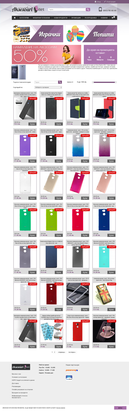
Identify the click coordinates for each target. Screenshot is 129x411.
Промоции (76, 18)
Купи (32, 124)
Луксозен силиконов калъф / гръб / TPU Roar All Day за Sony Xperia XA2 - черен (51, 131)
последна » (72, 352)
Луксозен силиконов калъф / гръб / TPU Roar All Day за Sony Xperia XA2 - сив (25, 242)
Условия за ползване (19, 377)
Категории (24, 18)
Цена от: (70, 82)
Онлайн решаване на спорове (22, 389)
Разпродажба (91, 18)
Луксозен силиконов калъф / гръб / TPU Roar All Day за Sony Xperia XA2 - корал (77, 205)
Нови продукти (60, 18)
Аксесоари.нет (21, 367)
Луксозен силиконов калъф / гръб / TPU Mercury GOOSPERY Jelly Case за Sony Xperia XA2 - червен (51, 280)
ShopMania (69, 378)
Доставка (15, 383)
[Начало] (28, 9)
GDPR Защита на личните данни (23, 380)
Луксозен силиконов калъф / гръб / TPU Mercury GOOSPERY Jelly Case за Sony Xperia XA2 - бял (25, 280)
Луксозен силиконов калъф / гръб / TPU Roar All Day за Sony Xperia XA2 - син (104, 205)
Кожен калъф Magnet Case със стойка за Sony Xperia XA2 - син (51, 242)
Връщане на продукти (19, 393)
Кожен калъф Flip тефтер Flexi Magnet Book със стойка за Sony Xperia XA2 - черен (51, 94)
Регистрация (110, 2)
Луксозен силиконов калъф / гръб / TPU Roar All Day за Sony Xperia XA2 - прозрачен (25, 168)
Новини (104, 18)
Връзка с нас (16, 374)
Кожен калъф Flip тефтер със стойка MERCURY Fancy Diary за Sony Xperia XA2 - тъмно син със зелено (78, 94)
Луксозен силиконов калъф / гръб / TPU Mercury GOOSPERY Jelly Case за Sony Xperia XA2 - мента (104, 243)
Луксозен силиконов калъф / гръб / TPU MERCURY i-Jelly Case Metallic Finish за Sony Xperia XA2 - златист (51, 168)
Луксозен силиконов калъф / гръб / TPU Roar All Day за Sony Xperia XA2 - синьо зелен (25, 206)
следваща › (62, 352)
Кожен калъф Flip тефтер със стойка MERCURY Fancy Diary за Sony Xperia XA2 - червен (104, 94)
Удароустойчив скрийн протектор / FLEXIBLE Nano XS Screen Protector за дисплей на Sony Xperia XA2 (51, 317)
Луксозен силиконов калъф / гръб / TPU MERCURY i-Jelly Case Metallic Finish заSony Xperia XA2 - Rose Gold (104, 168)
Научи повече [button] (60, 408)
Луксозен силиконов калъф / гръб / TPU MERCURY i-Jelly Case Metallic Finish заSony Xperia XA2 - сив (77, 243)
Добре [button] (120, 408)
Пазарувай (72, 370)
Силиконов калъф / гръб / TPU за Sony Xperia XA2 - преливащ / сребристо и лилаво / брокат (104, 131)
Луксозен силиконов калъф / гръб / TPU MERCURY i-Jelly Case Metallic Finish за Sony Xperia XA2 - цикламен (77, 168)
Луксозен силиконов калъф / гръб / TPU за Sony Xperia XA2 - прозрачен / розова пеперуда (104, 317)
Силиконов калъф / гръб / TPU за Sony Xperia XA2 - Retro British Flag (104, 279)
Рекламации (16, 386)
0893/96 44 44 (109, 10)
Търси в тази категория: (22, 82)
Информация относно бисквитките (19, 396)
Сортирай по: (18, 87)
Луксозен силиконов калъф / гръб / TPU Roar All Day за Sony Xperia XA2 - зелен (51, 205)
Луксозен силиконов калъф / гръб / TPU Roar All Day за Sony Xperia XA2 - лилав (25, 131)
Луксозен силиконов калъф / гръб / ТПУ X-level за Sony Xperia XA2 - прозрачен (77, 279)
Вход (99, 2)
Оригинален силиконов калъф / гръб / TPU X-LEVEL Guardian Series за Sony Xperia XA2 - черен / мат (25, 94)
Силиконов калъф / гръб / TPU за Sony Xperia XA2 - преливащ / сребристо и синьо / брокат (77, 131)
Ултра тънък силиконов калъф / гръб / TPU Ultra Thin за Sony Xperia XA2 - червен (77, 316)
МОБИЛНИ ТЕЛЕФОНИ (41, 18)
